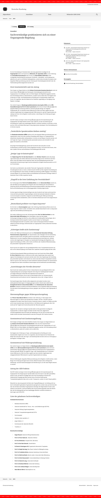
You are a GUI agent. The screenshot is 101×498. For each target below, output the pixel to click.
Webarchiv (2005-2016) (73, 14)
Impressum (95, 485)
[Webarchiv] (14, 9)
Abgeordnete (7, 14)
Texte (49, 14)
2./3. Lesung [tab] (30, 26)
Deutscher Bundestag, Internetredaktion (74, 83)
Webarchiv (5, 18)
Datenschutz (89, 485)
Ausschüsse (29, 14)
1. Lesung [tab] (14, 26)
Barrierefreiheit (82, 485)
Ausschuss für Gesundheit (71, 74)
